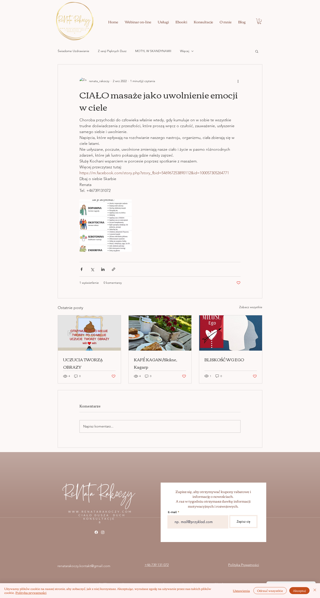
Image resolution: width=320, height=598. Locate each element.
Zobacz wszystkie (250, 307)
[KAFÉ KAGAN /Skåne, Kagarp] (160, 333)
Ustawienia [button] (241, 590)
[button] (259, 21)
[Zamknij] (314, 591)
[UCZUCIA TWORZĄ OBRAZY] (89, 333)
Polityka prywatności (31, 592)
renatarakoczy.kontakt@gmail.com (83, 566)
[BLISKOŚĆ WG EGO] (230, 333)
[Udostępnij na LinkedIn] (103, 269)
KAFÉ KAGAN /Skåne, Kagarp (155, 363)
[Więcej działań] (238, 81)
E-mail (172, 512)
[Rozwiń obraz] (105, 225)
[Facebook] (96, 532)
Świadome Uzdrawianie (73, 51)
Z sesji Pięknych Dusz (112, 51)
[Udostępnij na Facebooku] (81, 269)
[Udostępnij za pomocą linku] (113, 269)
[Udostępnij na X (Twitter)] (92, 269)
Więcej (184, 51)
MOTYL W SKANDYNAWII (153, 51)
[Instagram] (103, 532)
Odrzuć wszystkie (270, 590)
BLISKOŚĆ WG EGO (224, 359)
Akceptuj (299, 590)
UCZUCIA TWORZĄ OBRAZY (83, 363)
